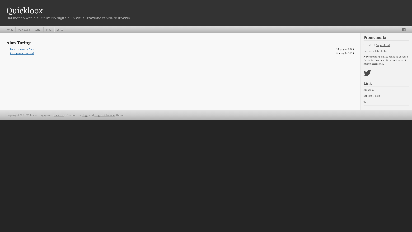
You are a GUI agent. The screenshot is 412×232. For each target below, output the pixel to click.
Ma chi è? (369, 89)
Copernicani (383, 45)
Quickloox (24, 10)
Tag (366, 102)
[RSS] (404, 29)
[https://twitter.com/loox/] (367, 75)
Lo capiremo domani (22, 53)
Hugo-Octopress (104, 115)
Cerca (60, 29)
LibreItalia (381, 51)
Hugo (85, 115)
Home (9, 29)
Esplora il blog (372, 95)
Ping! (49, 29)
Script (37, 29)
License (59, 115)
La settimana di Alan (22, 49)
